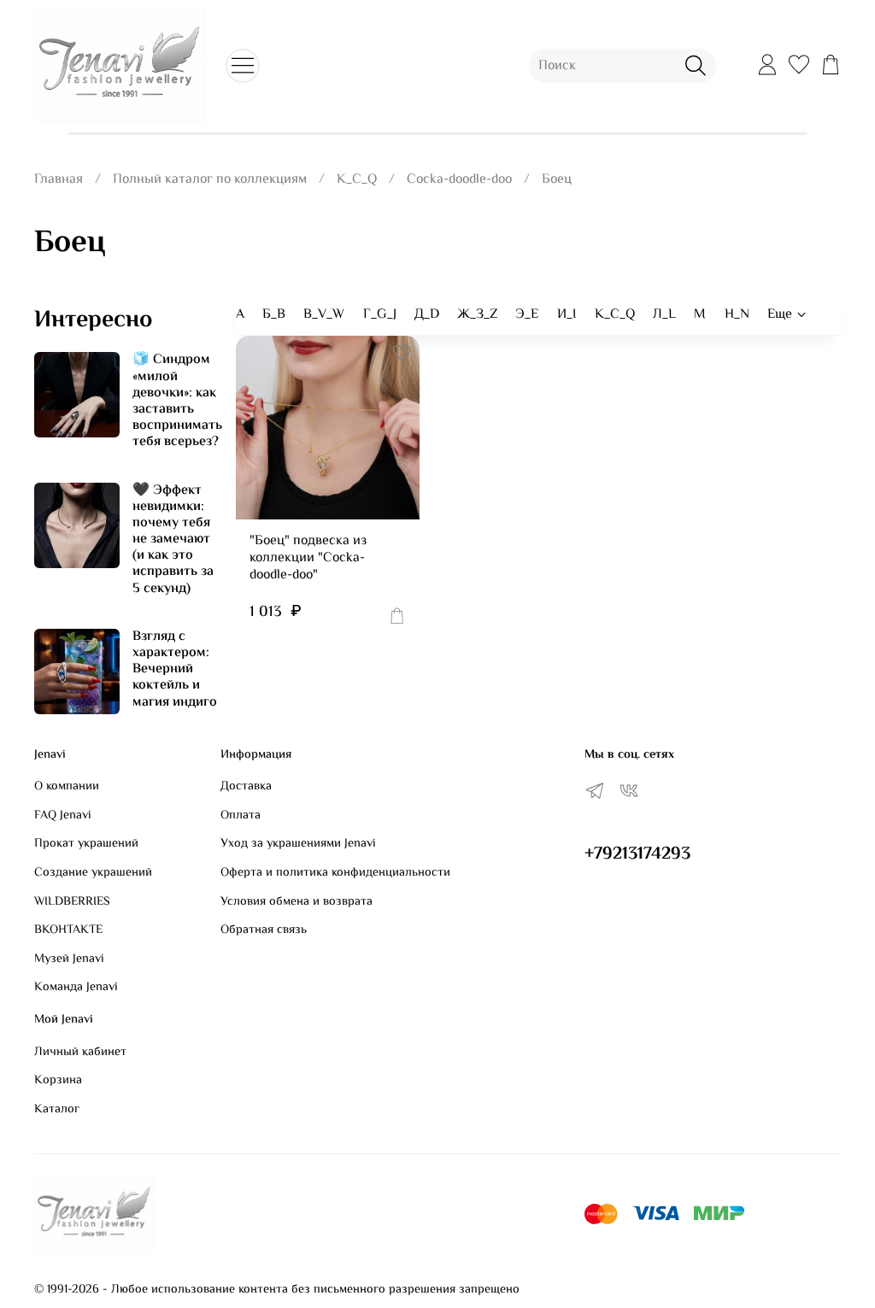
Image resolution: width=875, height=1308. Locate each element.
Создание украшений (93, 873)
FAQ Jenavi (62, 816)
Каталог (56, 1109)
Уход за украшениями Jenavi (298, 844)
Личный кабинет (80, 1052)
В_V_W (323, 315)
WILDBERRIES (72, 902)
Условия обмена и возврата (296, 902)
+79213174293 (637, 854)
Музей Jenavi (69, 959)
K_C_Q (357, 180)
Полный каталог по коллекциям (210, 180)
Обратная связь (263, 930)
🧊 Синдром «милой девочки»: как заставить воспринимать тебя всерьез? (177, 401)
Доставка (246, 786)
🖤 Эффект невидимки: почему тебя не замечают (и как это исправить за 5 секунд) (173, 540)
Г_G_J (379, 315)
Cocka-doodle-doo (459, 180)
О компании (66, 786)
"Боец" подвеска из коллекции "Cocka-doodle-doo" (308, 558)
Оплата (240, 816)
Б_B (273, 315)
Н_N (737, 315)
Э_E (526, 315)
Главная (58, 180)
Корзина (58, 1080)
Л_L (664, 315)
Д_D (426, 315)
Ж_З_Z (477, 315)
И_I (567, 315)
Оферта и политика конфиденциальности (335, 873)
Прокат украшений (86, 844)
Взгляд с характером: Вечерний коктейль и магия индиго (174, 669)
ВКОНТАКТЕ (68, 930)
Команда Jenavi (76, 987)
